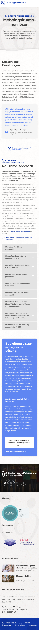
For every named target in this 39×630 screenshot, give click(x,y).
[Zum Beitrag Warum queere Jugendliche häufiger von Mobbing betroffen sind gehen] (8, 568)
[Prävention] (15, 513)
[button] (35, 3)
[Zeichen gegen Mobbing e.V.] (13, 3)
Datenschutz (20, 625)
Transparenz (6, 625)
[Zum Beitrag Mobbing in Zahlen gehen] (8, 578)
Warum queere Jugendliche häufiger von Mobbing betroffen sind (26, 567)
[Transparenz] (19, 542)
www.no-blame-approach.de (19, 231)
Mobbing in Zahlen (23, 576)
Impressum (33, 625)
